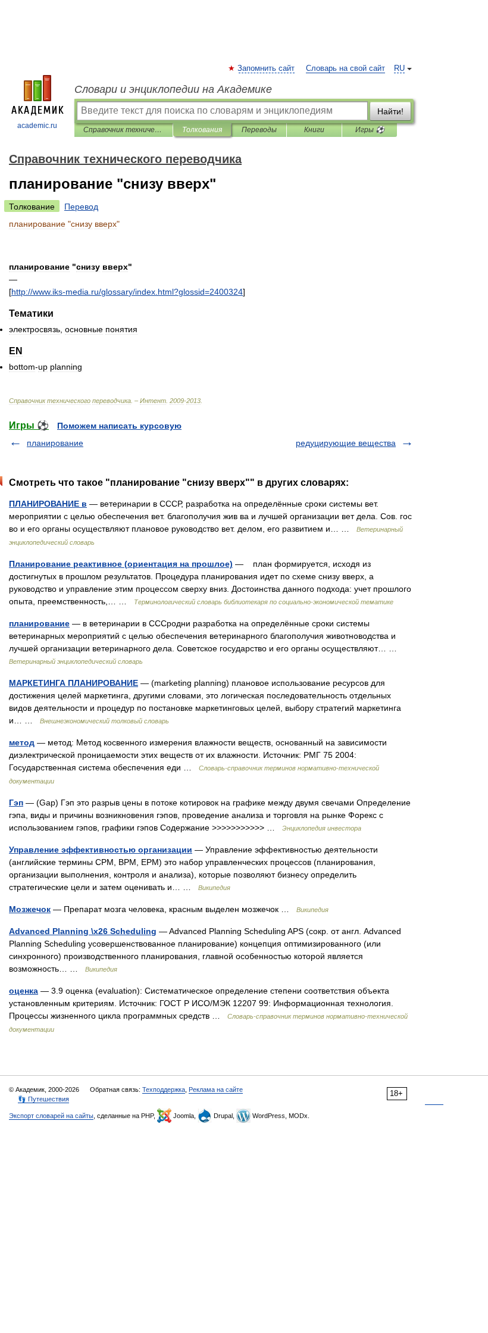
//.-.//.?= (127, 291)
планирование (55, 443)
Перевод (81, 206)
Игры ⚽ (369, 130)
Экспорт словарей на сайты (51, 1115)
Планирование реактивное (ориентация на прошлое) (121, 564)
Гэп (16, 802)
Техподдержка (163, 1089)
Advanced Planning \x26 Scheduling (83, 931)
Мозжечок (30, 909)
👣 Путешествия (43, 1099)
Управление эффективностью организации (100, 849)
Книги (314, 130)
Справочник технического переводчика (123, 130)
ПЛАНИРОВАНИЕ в (48, 503)
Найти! (390, 111)
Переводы (259, 130)
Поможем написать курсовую (119, 425)
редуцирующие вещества (346, 443)
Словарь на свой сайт (345, 68)
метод (22, 742)
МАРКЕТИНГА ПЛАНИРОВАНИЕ (73, 683)
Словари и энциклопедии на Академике (173, 89)
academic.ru (37, 125)
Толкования (202, 130)
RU (399, 68)
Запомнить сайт (267, 68)
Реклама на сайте (216, 1089)
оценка (23, 990)
